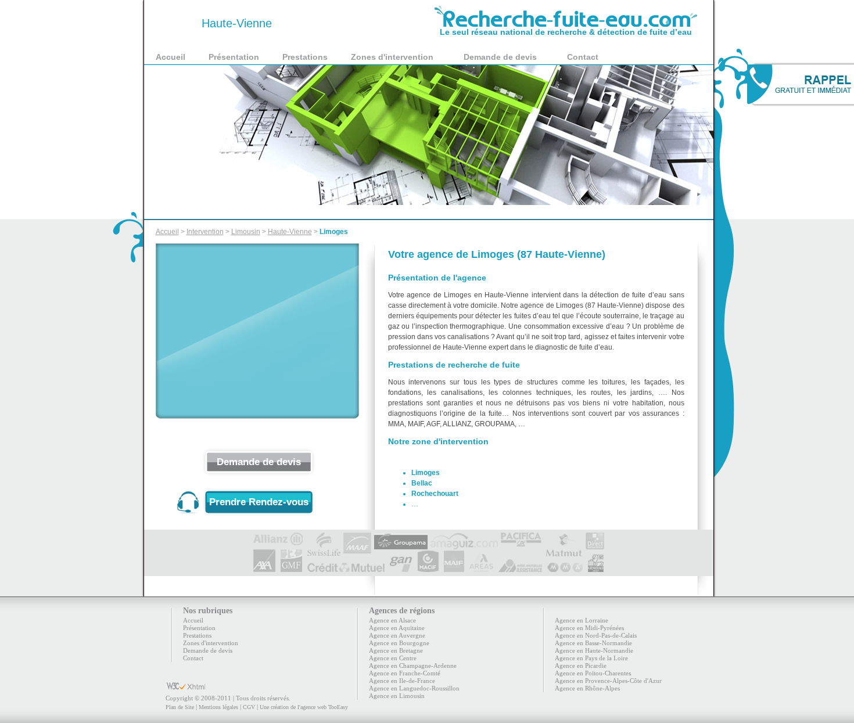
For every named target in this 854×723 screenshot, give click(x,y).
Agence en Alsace (392, 620)
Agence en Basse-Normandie (593, 642)
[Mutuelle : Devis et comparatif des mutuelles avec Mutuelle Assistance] (520, 567)
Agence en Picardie (581, 665)
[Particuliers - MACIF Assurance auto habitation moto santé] (428, 567)
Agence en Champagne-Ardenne (413, 665)
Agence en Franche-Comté (404, 673)
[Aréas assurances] (481, 567)
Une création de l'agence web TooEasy (304, 707)
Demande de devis (500, 57)
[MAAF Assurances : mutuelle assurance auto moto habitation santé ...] (357, 537)
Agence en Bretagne (396, 650)
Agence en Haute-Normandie (594, 650)
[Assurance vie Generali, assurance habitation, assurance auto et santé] (595, 567)
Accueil (170, 57)
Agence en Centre (393, 657)
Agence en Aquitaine (397, 627)
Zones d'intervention (392, 57)
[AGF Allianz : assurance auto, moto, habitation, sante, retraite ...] (278, 537)
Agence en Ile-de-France (402, 680)
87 (177, 23)
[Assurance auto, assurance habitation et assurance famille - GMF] (291, 567)
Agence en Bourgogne (399, 642)
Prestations (305, 57)
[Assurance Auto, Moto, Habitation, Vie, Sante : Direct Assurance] (595, 537)
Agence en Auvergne (397, 635)
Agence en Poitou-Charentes (593, 673)
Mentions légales (218, 707)
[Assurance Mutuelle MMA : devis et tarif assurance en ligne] (565, 567)
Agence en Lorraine (581, 620)
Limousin (245, 232)
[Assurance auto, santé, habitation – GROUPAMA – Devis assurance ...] (401, 537)
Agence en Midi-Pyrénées (589, 627)
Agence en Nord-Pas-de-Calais (596, 635)
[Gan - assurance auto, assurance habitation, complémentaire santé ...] (401, 567)
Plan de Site (180, 707)
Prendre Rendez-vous (258, 502)
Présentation (234, 57)
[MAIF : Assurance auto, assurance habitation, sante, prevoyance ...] (454, 567)
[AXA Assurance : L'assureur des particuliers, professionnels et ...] (264, 567)
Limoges (334, 232)
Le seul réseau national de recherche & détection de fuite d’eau (566, 32)
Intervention (205, 232)
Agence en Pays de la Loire (591, 657)
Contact (582, 57)
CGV (249, 707)
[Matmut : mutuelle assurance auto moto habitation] (563, 537)
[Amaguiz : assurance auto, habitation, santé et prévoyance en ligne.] (464, 537)
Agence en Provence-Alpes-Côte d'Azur (608, 680)
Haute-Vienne (290, 232)
